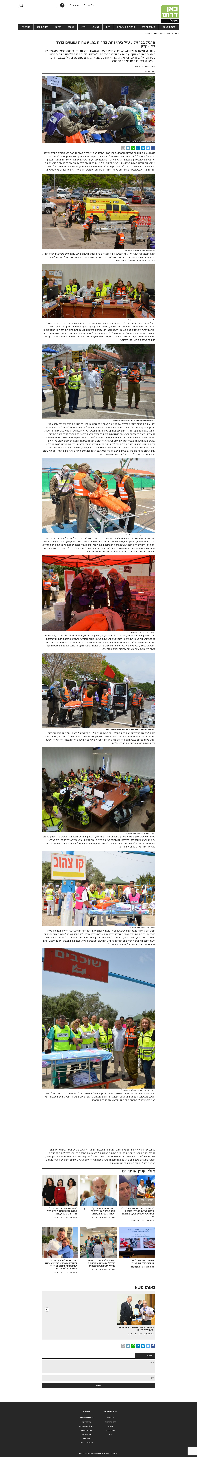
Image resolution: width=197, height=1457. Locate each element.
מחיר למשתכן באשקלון (86, 1426)
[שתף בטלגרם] (143, 148)
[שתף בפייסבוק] (62, 5)
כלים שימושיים (110, 1412)
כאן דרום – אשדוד (86, 1442)
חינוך (108, 27)
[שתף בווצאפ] (133, 148)
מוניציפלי (26, 27)
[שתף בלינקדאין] (138, 148)
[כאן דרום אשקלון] (165, 11)
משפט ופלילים (148, 27)
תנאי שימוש (110, 1418)
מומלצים (86, 1412)
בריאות (95, 27)
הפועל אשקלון (86, 1434)
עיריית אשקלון (86, 1422)
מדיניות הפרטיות (110, 1422)
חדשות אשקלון (168, 27)
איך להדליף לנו (89, 5)
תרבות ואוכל (42, 27)
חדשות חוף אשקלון (126, 27)
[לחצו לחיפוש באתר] (21, 5)
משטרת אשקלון (86, 1430)
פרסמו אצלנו (74, 5)
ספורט (71, 27)
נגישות (110, 1426)
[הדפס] (123, 148)
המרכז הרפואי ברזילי (86, 1418)
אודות (110, 1434)
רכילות (58, 27)
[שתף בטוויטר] (148, 148)
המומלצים (86, 1438)
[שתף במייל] (128, 148)
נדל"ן (83, 27)
